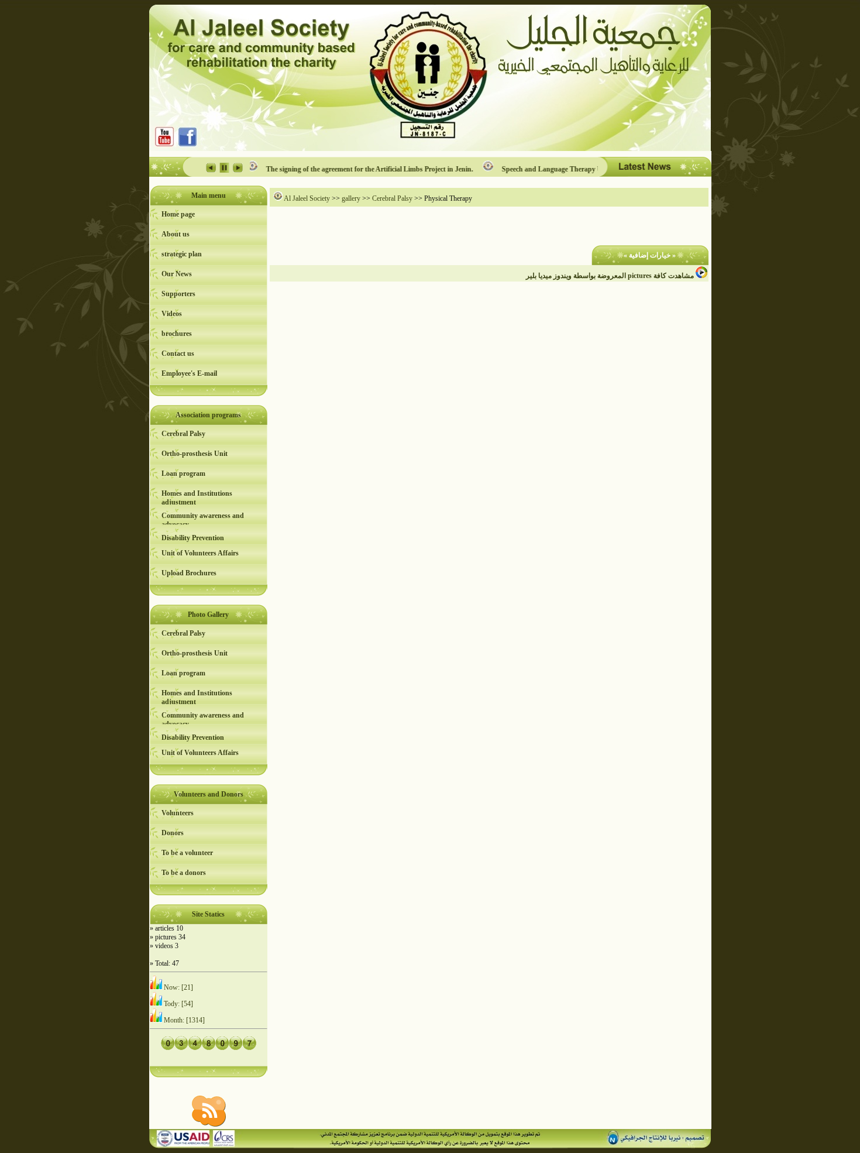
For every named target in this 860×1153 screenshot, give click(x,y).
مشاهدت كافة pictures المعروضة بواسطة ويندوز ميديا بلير (611, 276)
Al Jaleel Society (306, 198)
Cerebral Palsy (392, 198)
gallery (351, 198)
